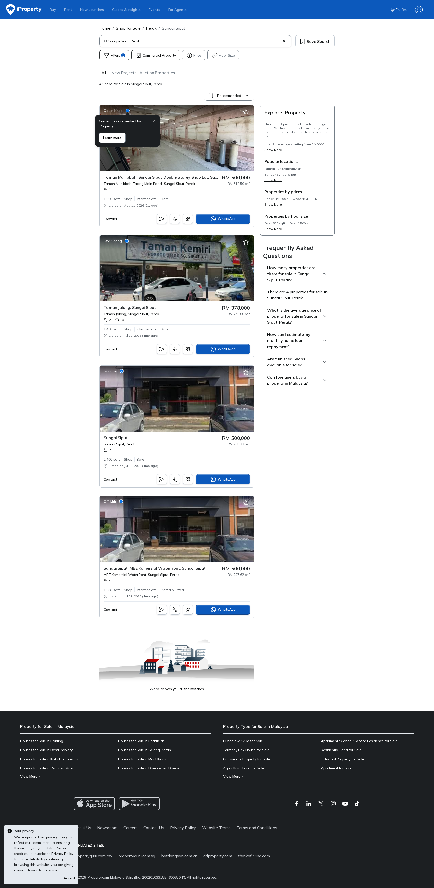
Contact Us (153, 827)
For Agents (177, 9)
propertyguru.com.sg (136, 855)
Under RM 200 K (276, 199)
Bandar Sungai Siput (280, 174)
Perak (151, 28)
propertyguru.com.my (93, 855)
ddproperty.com (217, 855)
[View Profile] (117, 110)
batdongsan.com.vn (179, 855)
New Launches (92, 9)
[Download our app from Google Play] (139, 803)
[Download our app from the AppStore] (94, 803)
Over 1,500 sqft (301, 223)
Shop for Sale (128, 28)
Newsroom (107, 827)
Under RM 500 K (305, 199)
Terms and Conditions (257, 827)
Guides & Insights (126, 9)
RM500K (318, 144)
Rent (68, 9)
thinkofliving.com (254, 855)
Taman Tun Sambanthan (283, 168)
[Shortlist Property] (246, 112)
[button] (103, 72)
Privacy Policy (183, 827)
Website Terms (216, 827)
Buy (53, 9)
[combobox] (194, 41)
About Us (82, 827)
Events (154, 9)
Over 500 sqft (274, 223)
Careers (130, 827)
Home (105, 28)
